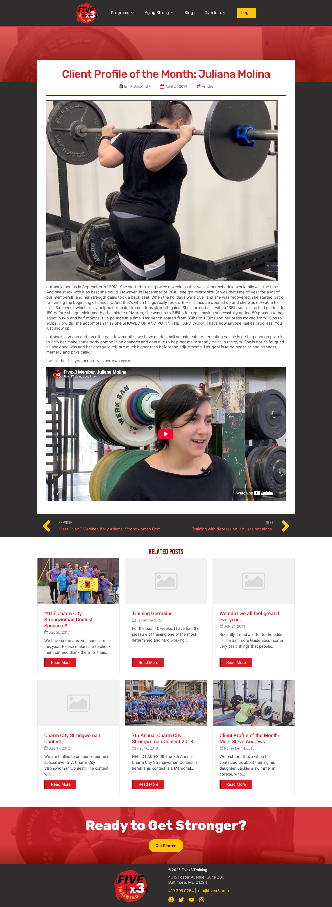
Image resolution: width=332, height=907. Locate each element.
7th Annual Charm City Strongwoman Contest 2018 (162, 739)
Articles (207, 87)
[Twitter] (181, 899)
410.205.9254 (181, 890)
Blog (189, 12)
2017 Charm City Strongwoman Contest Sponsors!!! (68, 620)
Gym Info (212, 12)
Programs (120, 12)
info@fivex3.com (213, 890)
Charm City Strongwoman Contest (72, 739)
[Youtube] (191, 899)
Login (246, 12)
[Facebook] (171, 899)
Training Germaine (152, 614)
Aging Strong (157, 12)
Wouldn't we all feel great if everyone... (249, 617)
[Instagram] (201, 899)
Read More (61, 663)
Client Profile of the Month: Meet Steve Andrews (249, 739)
